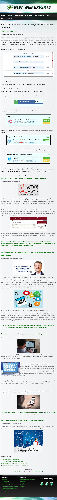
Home (3, 15)
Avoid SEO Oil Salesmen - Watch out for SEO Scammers (15, 465)
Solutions (18, 15)
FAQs (48, 15)
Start (15, 471)
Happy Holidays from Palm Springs (10, 459)
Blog (3, 18)
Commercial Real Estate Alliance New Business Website (15, 463)
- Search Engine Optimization (9, 482)
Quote (10, 15)
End (42, 471)
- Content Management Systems (10, 486)
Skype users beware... (9, 31)
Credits (22, 484)
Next (39, 471)
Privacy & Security (25, 482)
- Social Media (5, 491)
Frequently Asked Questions (27, 479)
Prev (18, 471)
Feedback (22, 481)
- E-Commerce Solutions (8, 484)
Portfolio (28, 15)
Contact (11, 18)
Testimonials (39, 15)
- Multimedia (5, 490)
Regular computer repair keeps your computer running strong (24, 334)
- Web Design (5, 481)
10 (36, 471)
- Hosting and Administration (9, 488)
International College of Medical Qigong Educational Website (23, 178)
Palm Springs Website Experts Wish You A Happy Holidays (22, 420)
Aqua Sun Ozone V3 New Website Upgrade (12, 461)
